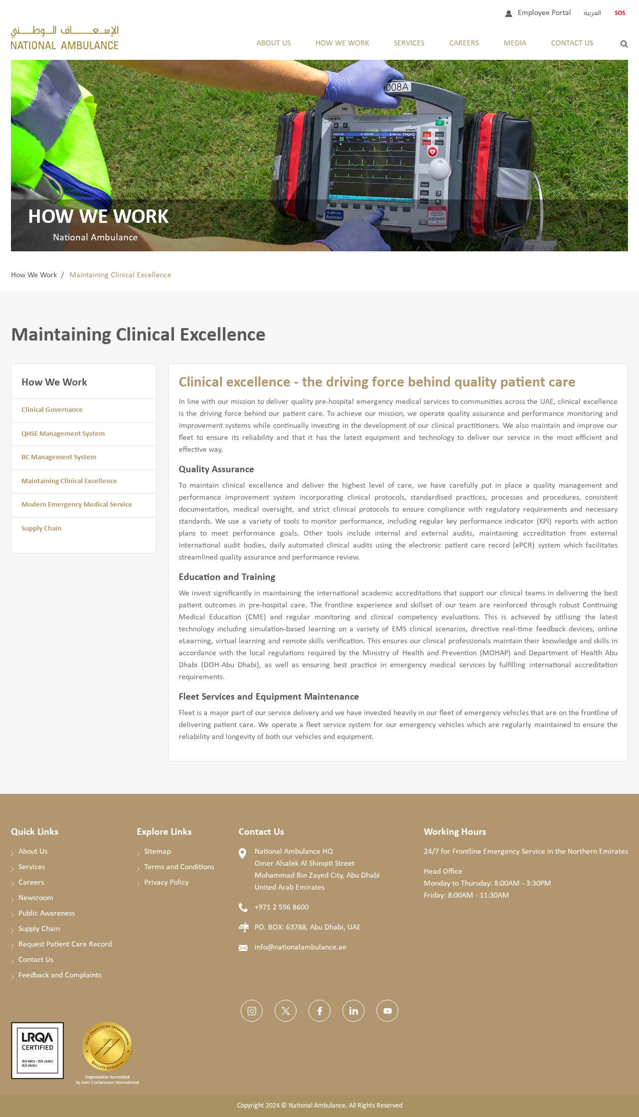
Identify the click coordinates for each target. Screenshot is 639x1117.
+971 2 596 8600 (282, 908)
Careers (464, 43)
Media (515, 43)
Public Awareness (46, 914)
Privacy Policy (166, 883)
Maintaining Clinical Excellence (69, 481)
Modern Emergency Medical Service (76, 505)
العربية (592, 12)
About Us (274, 43)
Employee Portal (544, 13)
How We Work (34, 275)
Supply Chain (41, 529)
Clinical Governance (52, 410)
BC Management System (58, 457)
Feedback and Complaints (59, 975)
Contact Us (572, 43)
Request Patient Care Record (65, 944)
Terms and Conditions (179, 867)
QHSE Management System (63, 434)
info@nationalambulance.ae (300, 947)
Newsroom (35, 898)
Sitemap (157, 852)
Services (409, 43)
